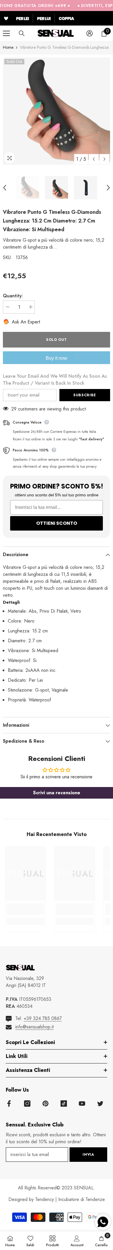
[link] (25, 909)
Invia (88, 1154)
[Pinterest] (45, 1103)
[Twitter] (100, 1103)
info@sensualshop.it (34, 1026)
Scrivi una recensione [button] (56, 792)
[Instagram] (27, 1103)
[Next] (104, 159)
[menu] (6, 33)
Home (8, 47)
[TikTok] (64, 1103)
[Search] (21, 33)
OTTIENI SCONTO (56, 523)
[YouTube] (82, 1103)
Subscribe (84, 395)
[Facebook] (9, 1103)
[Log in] (89, 33)
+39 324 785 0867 (43, 1018)
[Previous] (94, 159)
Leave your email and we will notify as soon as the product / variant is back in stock (55, 379)
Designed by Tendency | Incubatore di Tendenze (56, 1199)
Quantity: (13, 295)
